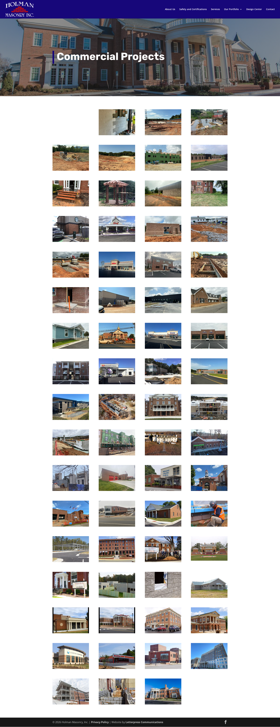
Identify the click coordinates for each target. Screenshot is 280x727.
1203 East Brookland (163, 152)
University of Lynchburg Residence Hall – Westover (71, 689)
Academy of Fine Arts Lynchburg (163, 650)
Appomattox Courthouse (117, 330)
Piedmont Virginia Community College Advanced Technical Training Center (209, 370)
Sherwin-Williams (209, 436)
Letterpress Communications (144, 722)
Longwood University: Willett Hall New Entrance (70, 616)
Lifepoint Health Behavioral (71, 116)
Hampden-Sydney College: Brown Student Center (163, 545)
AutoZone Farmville (117, 649)
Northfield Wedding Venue (163, 437)
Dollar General (163, 187)
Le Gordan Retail (209, 293)
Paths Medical (209, 400)
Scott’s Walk (117, 365)
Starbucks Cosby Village (71, 223)
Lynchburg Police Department (70, 401)
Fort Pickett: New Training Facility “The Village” (116, 581)
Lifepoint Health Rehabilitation (163, 117)
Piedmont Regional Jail (117, 686)
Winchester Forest (70, 365)
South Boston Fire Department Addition (71, 510)
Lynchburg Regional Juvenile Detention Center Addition (209, 511)
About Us (170, 9)
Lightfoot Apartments (71, 295)
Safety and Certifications (193, 9)
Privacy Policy (100, 722)
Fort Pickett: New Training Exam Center (163, 581)
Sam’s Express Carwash (163, 366)
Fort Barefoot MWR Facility (209, 223)
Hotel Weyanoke (117, 542)
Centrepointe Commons (209, 330)
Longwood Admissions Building (163, 688)
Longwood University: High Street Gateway (117, 616)
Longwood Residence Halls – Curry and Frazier (209, 652)
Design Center (254, 9)
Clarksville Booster (163, 222)
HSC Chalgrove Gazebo (117, 188)
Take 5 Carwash (117, 293)
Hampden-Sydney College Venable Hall (163, 403)
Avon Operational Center (71, 152)
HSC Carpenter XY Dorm (71, 188)
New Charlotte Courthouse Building (209, 616)
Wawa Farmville (117, 258)
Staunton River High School (117, 117)
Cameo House (117, 436)
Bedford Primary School (70, 259)
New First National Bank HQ (163, 615)
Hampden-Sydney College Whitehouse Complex (117, 404)
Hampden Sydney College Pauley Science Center (71, 474)
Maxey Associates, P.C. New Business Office (163, 510)
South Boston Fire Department (117, 472)
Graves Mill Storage (209, 258)
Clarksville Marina (71, 329)
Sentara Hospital (117, 151)
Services (215, 9)
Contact (270, 9)
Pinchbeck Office (163, 258)
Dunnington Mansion (209, 188)
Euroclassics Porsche (163, 295)
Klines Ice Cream (117, 222)
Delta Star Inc (209, 151)
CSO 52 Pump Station (209, 117)
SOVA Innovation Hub (116, 508)
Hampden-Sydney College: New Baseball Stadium (209, 545)
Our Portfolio (231, 9)
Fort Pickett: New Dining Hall (209, 579)
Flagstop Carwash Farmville (163, 330)
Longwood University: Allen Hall (209, 474)
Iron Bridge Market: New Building (71, 544)
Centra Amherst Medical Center (70, 650)
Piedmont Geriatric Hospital (163, 472)
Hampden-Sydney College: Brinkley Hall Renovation (71, 581)
